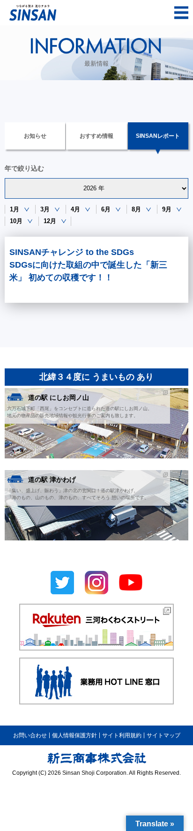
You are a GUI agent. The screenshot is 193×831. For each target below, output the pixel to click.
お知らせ (35, 136)
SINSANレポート (158, 136)
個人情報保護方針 (74, 735)
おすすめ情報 (96, 136)
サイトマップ (163, 735)
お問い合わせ (30, 735)
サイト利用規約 (121, 735)
